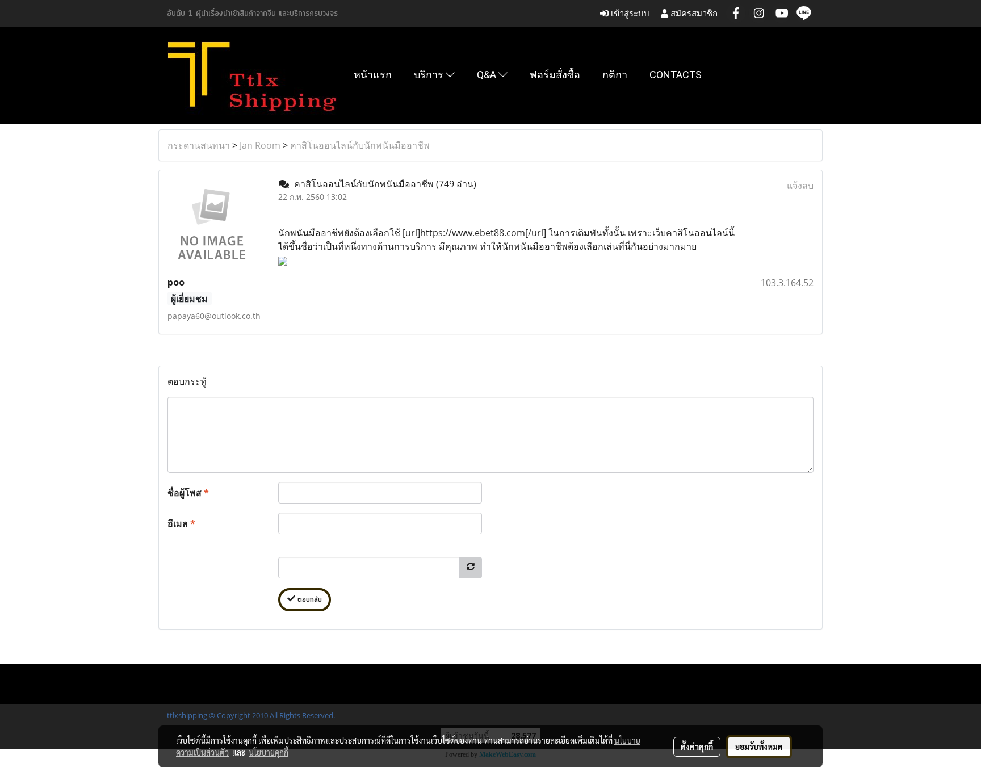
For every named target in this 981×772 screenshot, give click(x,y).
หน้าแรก (373, 75)
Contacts (675, 75)
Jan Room (260, 145)
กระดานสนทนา (198, 145)
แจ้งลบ (800, 185)
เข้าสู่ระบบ (629, 13)
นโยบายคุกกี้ (268, 752)
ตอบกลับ (308, 599)
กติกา (614, 75)
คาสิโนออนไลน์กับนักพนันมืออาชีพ (360, 145)
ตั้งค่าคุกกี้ (697, 746)
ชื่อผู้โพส (188, 492)
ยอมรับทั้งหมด (759, 746)
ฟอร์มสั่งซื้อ (555, 75)
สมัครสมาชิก (693, 13)
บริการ (430, 75)
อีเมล (181, 523)
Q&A (487, 75)
